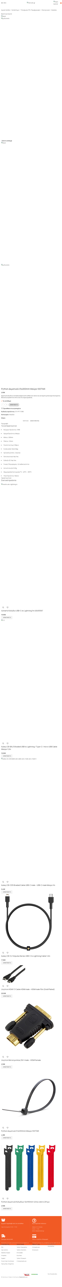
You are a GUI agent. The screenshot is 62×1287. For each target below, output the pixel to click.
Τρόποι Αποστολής (21, 1250)
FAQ (2, 1247)
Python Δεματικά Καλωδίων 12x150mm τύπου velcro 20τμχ (25, 1202)
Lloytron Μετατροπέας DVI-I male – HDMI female (21, 1060)
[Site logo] (31, 3)
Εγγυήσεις (19, 1255)
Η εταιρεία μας (36, 1247)
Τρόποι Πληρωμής (21, 1258)
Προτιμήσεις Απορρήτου (7, 1264)
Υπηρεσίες (3, 1255)
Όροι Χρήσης (4, 1250)
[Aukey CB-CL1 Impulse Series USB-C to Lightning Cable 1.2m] (29, 922)
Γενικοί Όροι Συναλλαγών (7, 1261)
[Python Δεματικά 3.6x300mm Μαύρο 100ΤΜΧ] (29, 1097)
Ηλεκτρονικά (46, 10)
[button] (6, 617)
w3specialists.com (23, 1277)
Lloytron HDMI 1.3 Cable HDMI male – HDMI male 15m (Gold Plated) (28, 989)
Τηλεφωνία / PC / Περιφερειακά (30, 10)
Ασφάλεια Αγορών (5, 1252)
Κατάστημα (15, 10)
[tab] (26, 421)
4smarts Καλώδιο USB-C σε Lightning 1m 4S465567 (22, 610)
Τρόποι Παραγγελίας (22, 1247)
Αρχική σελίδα (5, 10)
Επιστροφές (20, 1252)
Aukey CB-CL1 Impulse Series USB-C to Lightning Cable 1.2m (25, 956)
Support (3, 1258)
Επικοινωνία (35, 1250)
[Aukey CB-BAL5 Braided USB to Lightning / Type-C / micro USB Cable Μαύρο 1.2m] (31, 680)
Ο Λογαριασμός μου (21, 1261)
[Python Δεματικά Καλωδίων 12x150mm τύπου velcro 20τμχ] (29, 1168)
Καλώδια (54, 10)
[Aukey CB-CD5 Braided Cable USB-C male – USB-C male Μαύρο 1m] (31, 819)
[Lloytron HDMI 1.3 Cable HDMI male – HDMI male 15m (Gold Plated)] (13, 974)
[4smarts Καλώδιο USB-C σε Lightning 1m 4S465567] (31, 544)
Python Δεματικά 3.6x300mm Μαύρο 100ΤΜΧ (20, 1131)
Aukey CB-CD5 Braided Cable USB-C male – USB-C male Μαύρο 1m (28, 885)
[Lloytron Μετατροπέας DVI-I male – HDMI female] (29, 1026)
